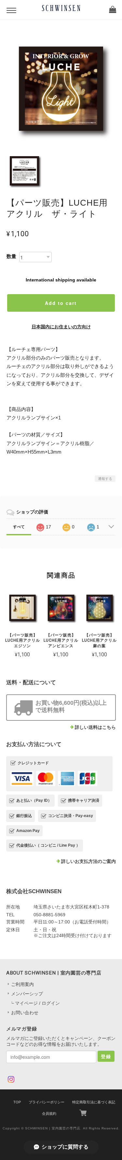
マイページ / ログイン (37, 1003)
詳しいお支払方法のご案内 (88, 861)
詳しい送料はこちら (95, 727)
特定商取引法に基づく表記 (93, 1102)
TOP (17, 1102)
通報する (105, 479)
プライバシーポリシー (46, 1102)
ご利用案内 (22, 984)
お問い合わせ (24, 1012)
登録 (106, 1056)
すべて (19, 527)
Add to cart (61, 303)
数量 (11, 256)
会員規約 (49, 1113)
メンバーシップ (27, 993)
